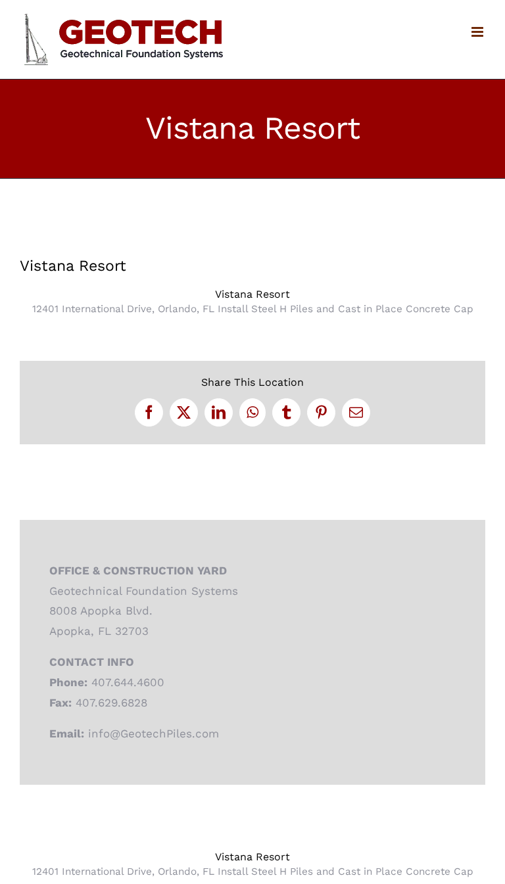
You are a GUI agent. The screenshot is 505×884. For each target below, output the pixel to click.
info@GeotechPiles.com (153, 733)
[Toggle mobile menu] (478, 32)
